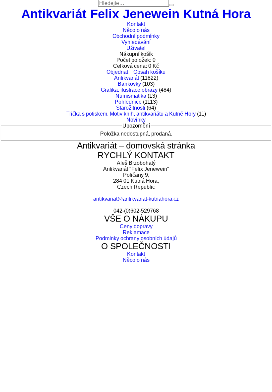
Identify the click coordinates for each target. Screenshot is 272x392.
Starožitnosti (130, 108)
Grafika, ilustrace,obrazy (129, 90)
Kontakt (136, 24)
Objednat (117, 72)
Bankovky (129, 84)
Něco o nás (136, 30)
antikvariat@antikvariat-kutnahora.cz (136, 199)
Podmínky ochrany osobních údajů (136, 238)
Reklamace (136, 232)
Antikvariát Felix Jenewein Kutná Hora (136, 14)
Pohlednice (128, 102)
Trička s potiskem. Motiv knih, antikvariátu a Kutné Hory (131, 114)
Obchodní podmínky (136, 36)
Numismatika (130, 96)
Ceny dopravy (136, 226)
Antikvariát (126, 78)
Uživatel (136, 48)
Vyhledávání (136, 42)
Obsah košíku (149, 72)
